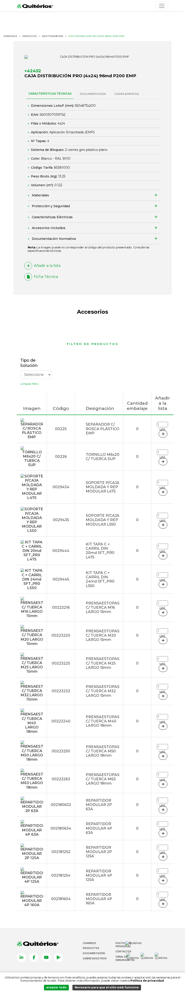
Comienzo (89, 943)
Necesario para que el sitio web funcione (107, 987)
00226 (61, 456)
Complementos (126, 93)
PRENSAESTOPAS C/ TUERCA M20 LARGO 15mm (102, 635)
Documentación (94, 953)
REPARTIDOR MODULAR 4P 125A (99, 875)
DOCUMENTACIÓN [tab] (93, 93)
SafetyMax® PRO (52, 36)
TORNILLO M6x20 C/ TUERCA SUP (102, 456)
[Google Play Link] (58, 957)
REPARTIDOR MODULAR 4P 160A (99, 898)
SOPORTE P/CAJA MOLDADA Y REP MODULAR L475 (102, 487)
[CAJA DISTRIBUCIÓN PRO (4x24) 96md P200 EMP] (92, 57)
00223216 (61, 607)
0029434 (61, 487)
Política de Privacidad (123, 945)
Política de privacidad (147, 980)
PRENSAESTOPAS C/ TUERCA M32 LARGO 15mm (102, 691)
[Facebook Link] (33, 957)
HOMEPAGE (10, 36)
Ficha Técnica (46, 277)
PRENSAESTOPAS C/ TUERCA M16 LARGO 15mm (102, 607)
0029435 (61, 520)
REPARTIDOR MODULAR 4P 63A (99, 828)
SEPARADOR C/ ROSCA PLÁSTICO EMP (102, 428)
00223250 (61, 751)
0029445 (61, 579)
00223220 (60, 635)
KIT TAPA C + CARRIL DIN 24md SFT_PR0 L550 (100, 579)
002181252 (60, 852)
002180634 (61, 828)
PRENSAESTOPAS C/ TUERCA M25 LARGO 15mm (102, 663)
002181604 (61, 899)
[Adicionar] (163, 434)
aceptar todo (56, 987)
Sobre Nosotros (95, 958)
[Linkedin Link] (21, 957)
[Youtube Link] (46, 957)
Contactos (123, 951)
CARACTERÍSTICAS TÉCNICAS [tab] (50, 93)
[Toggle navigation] (161, 5)
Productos (91, 948)
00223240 (60, 721)
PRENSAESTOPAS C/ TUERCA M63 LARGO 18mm (102, 779)
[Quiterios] (35, 6)
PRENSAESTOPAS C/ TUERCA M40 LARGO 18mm (102, 721)
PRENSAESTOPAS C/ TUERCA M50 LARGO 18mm (102, 751)
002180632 (61, 805)
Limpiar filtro (30, 384)
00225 (61, 429)
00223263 (61, 779)
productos (29, 36)
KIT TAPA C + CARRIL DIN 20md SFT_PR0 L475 (100, 550)
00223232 (61, 691)
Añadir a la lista (47, 265)
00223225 (61, 663)
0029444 (60, 551)
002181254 (60, 875)
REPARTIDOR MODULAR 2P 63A (99, 804)
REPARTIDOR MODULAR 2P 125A (99, 851)
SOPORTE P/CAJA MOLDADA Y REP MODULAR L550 (102, 519)
